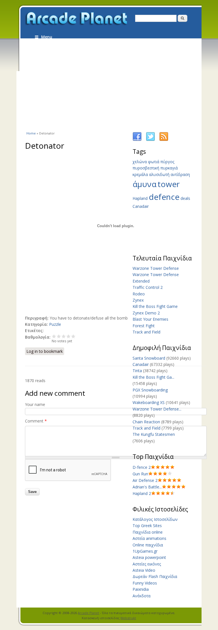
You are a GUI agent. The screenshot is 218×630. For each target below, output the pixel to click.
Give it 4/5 (68, 336)
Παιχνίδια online (148, 532)
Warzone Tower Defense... (157, 409)
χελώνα (140, 161)
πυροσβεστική (146, 168)
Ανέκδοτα (141, 595)
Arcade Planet (88, 613)
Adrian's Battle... (147, 487)
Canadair (141, 206)
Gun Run (140, 473)
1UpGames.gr (145, 551)
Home (31, 133)
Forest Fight (144, 325)
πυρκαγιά (169, 168)
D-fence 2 (142, 467)
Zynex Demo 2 (146, 313)
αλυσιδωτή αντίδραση (169, 174)
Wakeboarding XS (149, 402)
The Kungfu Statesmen (154, 434)
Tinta (137, 370)
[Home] (76, 18)
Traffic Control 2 (148, 287)
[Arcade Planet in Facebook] (137, 139)
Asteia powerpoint (149, 557)
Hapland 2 (142, 493)
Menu (46, 37)
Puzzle (55, 324)
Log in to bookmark (44, 351)
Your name (35, 404)
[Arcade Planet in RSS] (163, 139)
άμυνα (144, 184)
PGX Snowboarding (150, 390)
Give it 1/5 (54, 336)
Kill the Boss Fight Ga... (153, 377)
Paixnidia (141, 589)
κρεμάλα (140, 174)
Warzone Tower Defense (156, 268)
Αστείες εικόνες (147, 564)
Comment (36, 421)
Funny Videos (145, 583)
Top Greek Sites (147, 525)
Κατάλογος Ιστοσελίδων (155, 519)
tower (169, 184)
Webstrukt (128, 618)
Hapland (140, 198)
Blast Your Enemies (150, 319)
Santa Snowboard (149, 358)
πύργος (167, 161)
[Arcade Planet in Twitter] (150, 139)
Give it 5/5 (73, 336)
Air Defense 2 (145, 480)
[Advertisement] (121, 84)
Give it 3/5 (63, 336)
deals (185, 198)
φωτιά (153, 161)
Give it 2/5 (58, 336)
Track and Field (146, 332)
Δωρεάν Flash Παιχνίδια (155, 576)
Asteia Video (144, 570)
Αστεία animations (149, 538)
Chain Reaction (146, 421)
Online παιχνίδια (148, 545)
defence (164, 196)
